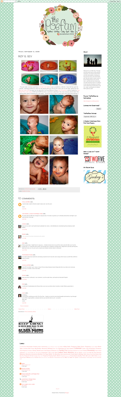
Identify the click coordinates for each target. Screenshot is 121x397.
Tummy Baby (89, 357)
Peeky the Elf (27, 355)
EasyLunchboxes (51, 350)
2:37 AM (24, 270)
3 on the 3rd (23, 346)
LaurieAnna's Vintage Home (29, 379)
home (26, 352)
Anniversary (44, 346)
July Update (24, 385)
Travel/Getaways (82, 357)
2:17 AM (24, 238)
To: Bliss (64, 357)
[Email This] (39, 189)
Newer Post (21, 309)
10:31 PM (24, 229)
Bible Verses (31, 348)
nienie (23, 363)
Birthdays (50, 348)
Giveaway (91, 350)
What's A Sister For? (26, 364)
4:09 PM (24, 260)
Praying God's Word (54, 355)
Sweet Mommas (44, 357)
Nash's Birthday (78, 354)
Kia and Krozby (37, 352)
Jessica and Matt (26, 265)
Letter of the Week (52, 352)
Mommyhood (34, 354)
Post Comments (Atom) (30, 311)
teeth (52, 357)
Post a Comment (24, 306)
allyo (23, 243)
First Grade (79, 350)
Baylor (96, 346)
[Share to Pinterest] (45, 189)
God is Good (98, 350)
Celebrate (78, 348)
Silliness (28, 357)
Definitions (30, 350)
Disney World (36, 350)
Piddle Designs (34, 355)
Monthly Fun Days (26, 191)
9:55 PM (24, 219)
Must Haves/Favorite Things (67, 354)
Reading (99, 355)
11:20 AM (24, 279)
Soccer (32, 357)
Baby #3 (62, 346)
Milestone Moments (25, 354)
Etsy (58, 350)
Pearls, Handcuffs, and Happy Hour (30, 374)
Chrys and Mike (26, 202)
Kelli (23, 284)
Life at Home (78, 352)
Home (49, 309)
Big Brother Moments (41, 348)
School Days (23, 357)
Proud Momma (73, 355)
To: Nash (69, 357)
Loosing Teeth (86, 352)
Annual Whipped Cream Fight (53, 346)
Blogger (67, 392)
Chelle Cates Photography (88, 348)
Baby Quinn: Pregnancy (84, 346)
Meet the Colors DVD (24, 90)
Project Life (67, 355)
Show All (57, 388)
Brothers (72, 348)
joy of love (31, 352)
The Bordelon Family (27, 254)
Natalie (24, 234)
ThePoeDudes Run (58, 357)
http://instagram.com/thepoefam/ (91, 101)
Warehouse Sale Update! (27, 380)
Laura (23, 293)
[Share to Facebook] (44, 189)
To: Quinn (75, 357)
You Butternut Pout (26, 375)
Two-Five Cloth (96, 357)
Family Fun (63, 350)
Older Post (76, 309)
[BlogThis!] (40, 189)
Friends (85, 350)
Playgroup (45, 355)
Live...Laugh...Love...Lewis (28, 384)
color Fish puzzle (62, 90)
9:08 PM (24, 303)
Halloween (22, 352)
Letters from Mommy (66, 352)
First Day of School (72, 350)
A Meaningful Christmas (32, 346)
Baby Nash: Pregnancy (70, 346)
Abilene (39, 346)
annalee (24, 224)
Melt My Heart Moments (95, 352)
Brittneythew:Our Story (63, 348)
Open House (87, 354)
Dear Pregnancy (24, 350)
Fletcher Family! (26, 368)
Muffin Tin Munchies (54, 354)
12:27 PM (24, 250)
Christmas (98, 348)
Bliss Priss (55, 348)
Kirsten (24, 275)
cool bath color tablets (44, 87)
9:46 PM (24, 209)
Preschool (62, 355)
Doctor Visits (43, 350)
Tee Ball (49, 357)
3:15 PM (24, 288)
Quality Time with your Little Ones (87, 355)
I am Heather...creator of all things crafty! (32, 213)
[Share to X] (42, 189)
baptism (93, 346)
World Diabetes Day (26, 370)
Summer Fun (37, 357)
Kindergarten (44, 352)
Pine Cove (40, 355)
